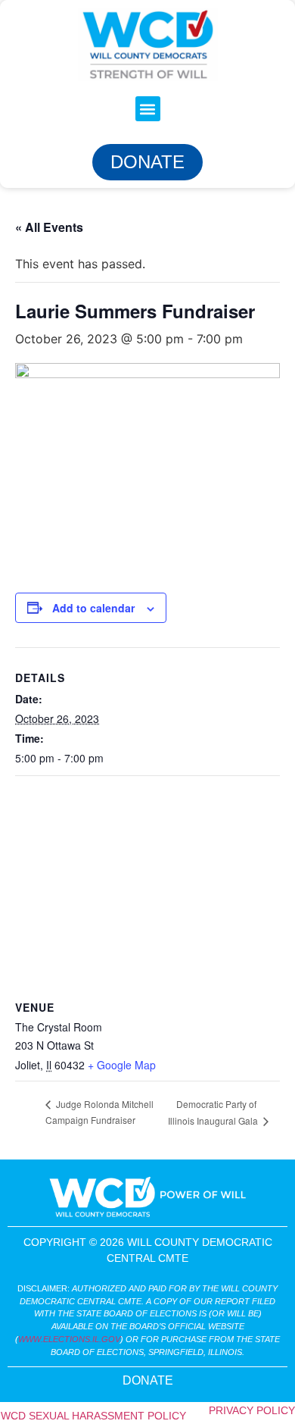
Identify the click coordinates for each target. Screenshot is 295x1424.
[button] (147, 108)
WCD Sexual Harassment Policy (93, 1416)
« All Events (49, 227)
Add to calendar (93, 607)
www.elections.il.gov (69, 1339)
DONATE (148, 1380)
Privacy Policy (252, 1410)
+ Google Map (122, 1064)
